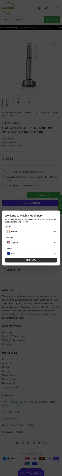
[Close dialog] (58, 212)
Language (9, 238)
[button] (31, 231)
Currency (8, 249)
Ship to (8, 227)
